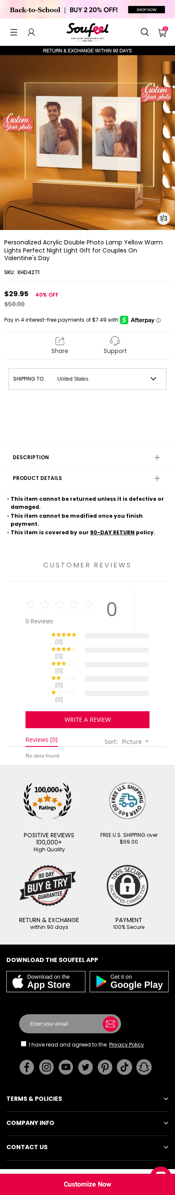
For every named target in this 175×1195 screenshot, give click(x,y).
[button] (13, 32)
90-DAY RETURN (112, 532)
